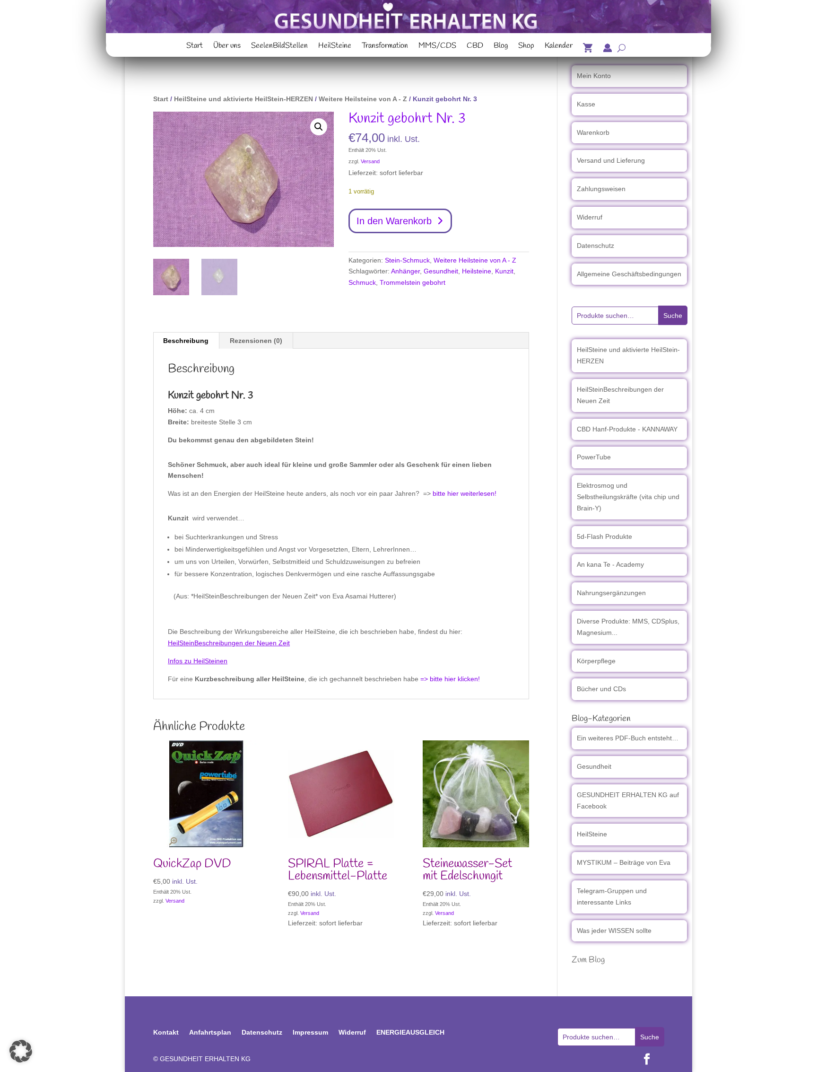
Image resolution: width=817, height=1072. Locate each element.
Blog (501, 47)
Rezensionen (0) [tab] (256, 340)
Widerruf (589, 217)
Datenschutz (595, 245)
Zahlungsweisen (601, 189)
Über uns (227, 47)
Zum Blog (588, 960)
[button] (318, 126)
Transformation (385, 47)
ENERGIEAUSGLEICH (410, 1032)
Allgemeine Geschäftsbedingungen (629, 274)
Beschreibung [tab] (186, 340)
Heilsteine (476, 271)
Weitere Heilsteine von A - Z (363, 99)
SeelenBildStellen (279, 47)
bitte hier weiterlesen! (464, 493)
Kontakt (166, 1032)
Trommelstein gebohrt (412, 282)
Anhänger (405, 271)
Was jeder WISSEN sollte (614, 930)
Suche (672, 315)
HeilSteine (334, 47)
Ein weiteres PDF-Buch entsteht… (627, 738)
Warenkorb (593, 132)
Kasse (586, 104)
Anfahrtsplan (210, 1032)
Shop (526, 47)
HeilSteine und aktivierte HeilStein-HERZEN (243, 99)
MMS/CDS (437, 47)
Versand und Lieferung (611, 160)
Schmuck (362, 282)
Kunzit (504, 271)
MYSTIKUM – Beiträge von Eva (623, 862)
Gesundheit (441, 271)
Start (194, 47)
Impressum (310, 1032)
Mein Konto (594, 75)
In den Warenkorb (394, 221)
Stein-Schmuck (407, 260)
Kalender (559, 47)
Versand (370, 161)
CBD (475, 47)
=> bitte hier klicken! (450, 679)
